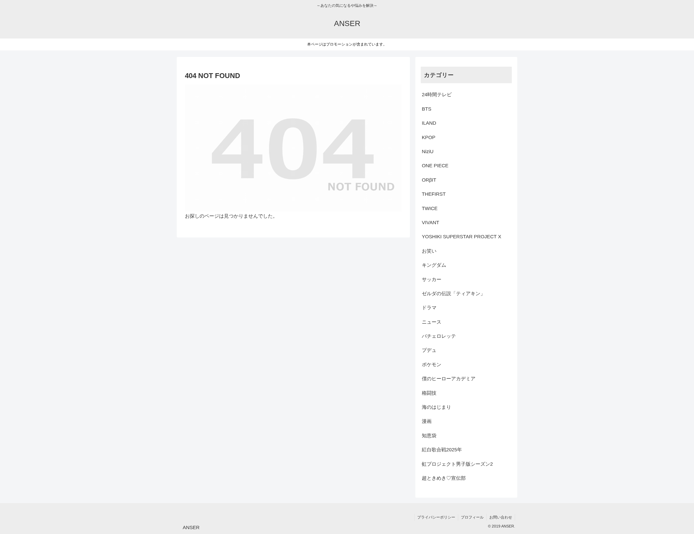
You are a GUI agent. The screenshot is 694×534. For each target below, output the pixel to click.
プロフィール (472, 517)
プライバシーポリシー (436, 517)
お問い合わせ (500, 517)
